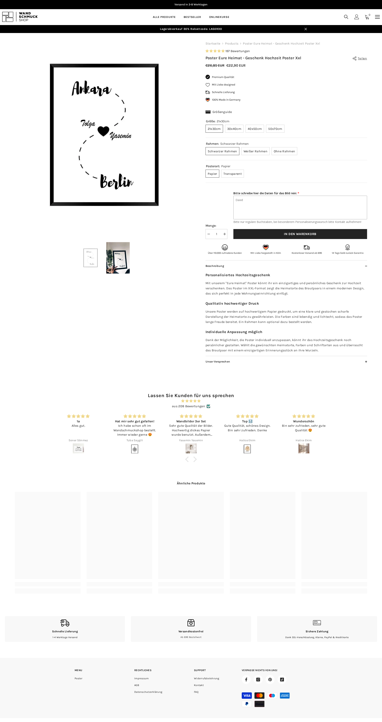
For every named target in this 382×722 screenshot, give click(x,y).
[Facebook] (246, 679)
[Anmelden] (356, 17)
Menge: (211, 225)
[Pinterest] (270, 679)
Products (232, 43)
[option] (104, 135)
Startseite (213, 43)
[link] (48, 584)
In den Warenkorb (300, 234)
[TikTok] (282, 679)
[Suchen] (346, 16)
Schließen (305, 29)
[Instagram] (258, 679)
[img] (191, 401)
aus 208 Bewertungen (188, 406)
